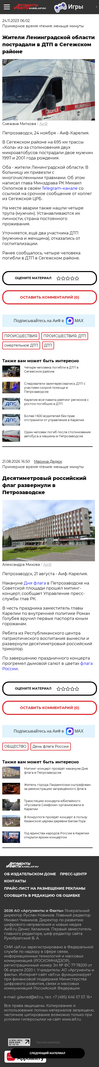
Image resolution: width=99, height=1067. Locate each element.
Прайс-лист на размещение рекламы (44, 888)
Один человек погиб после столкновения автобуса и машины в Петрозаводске (57, 434)
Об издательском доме (30, 874)
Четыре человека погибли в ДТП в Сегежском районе (51, 369)
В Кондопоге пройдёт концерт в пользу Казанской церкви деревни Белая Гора (55, 819)
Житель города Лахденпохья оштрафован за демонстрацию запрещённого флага (57, 787)
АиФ (43, 124)
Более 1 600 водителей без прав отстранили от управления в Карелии (54, 418)
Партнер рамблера (48, 1042)
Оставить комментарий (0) (49, 297)
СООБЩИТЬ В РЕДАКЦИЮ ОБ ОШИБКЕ (42, 895)
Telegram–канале (60, 188)
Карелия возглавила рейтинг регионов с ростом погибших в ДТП (56, 402)
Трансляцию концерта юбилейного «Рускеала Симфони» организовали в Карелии (54, 805)
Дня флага (35, 583)
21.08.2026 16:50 (16, 461)
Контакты (15, 881)
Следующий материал (47, 1053)
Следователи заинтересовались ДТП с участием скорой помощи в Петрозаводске (55, 388)
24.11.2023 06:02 (16, 20)
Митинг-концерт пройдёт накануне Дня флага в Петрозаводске (56, 770)
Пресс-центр (73, 874)
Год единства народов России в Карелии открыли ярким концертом (56, 835)
